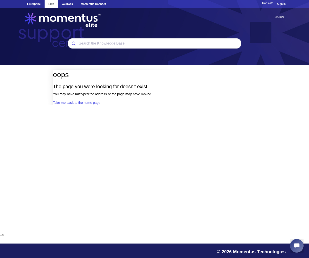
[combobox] (154, 43)
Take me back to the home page (76, 102)
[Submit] (73, 43)
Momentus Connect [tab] (93, 4)
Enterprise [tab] (34, 4)
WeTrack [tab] (67, 4)
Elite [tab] (51, 4)
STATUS (279, 17)
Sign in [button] (281, 4)
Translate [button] (267, 3)
